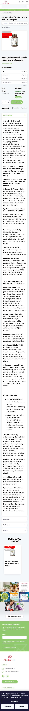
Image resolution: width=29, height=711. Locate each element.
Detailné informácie (7, 63)
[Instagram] (7, 675)
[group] (14, 561)
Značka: (6, 27)
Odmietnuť (8, 706)
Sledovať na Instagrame (16, 616)
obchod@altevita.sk (10, 668)
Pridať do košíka (16, 102)
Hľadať (25, 6)
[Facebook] (3, 675)
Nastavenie (14, 701)
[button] (12, 566)
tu (20, 697)
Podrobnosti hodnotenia (22, 23)
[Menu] (27, 2)
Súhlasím (21, 706)
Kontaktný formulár (9, 681)
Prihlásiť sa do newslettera (10, 647)
